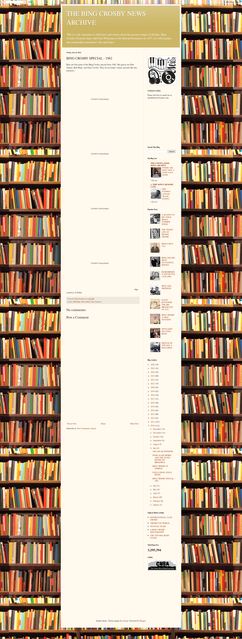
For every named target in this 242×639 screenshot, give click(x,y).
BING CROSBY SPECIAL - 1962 (164, 479)
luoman (125, 620)
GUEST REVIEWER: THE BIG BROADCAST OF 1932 (167, 305)
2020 (153, 387)
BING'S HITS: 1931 (168, 244)
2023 (153, 375)
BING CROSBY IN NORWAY (160, 467)
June (155, 485)
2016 (153, 402)
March (156, 497)
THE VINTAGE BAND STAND (159, 536)
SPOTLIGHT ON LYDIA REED (167, 331)
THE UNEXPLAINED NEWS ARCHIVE (160, 164)
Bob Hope (76, 302)
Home (103, 423)
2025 (153, 368)
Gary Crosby (95, 302)
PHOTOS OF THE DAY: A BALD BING (167, 345)
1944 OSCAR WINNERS (163, 451)
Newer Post (71, 423)
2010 (153, 425)
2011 (153, 421)
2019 (153, 391)
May (155, 489)
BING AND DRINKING (166, 287)
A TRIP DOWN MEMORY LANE (162, 185)
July (155, 448)
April (155, 493)
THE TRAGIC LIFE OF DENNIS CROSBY (167, 233)
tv (101, 302)
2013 (153, 414)
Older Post (134, 423)
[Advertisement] (103, 400)
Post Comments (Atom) (86, 428)
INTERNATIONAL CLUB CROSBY (161, 518)
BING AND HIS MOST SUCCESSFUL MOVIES (168, 261)
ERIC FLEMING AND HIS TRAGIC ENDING (166, 194)
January (156, 504)
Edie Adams (85, 302)
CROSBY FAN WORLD (159, 523)
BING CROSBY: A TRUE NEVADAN (168, 317)
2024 (153, 372)
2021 (153, 383)
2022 (153, 379)
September (157, 440)
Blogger (142, 620)
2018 (153, 395)
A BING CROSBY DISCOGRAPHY (157, 530)
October (156, 436)
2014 (153, 410)
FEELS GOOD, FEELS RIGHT (162, 473)
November (157, 432)
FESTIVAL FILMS (158, 526)
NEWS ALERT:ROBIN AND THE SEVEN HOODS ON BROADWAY (162, 459)
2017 (153, 398)
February (157, 501)
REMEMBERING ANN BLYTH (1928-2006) (168, 274)
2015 (153, 406)
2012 (153, 418)
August (156, 444)
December (157, 429)
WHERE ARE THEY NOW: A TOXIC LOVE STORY (168, 171)
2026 (153, 364)
